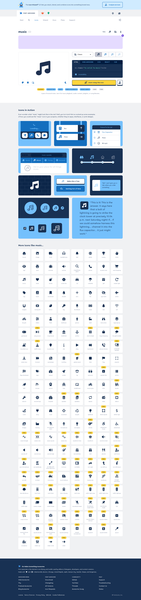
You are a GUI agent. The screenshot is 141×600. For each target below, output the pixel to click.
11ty (19, 583)
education (51, 89)
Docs (54, 20)
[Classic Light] (112, 54)
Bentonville (38, 572)
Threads (75, 586)
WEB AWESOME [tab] (87, 62)
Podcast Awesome (25, 586)
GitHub (74, 580)
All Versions (49, 586)
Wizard (45, 20)
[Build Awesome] (48, 13)
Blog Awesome (23, 589)
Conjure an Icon (114, 5)
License (20, 595)
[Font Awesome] (27, 13)
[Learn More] (21, 5)
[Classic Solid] (98, 54)
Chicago (51, 572)
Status (101, 589)
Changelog (49, 583)
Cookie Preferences (58, 595)
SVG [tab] (99, 62)
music (22, 31)
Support (72, 20)
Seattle (79, 572)
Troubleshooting (104, 583)
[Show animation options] (28, 82)
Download (49, 580)
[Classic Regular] (105, 54)
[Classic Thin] (119, 54)
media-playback (71, 89)
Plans (63, 20)
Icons (36, 20)
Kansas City (72, 572)
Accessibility (82, 74)
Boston (45, 572)
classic (40, 89)
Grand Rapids (58, 572)
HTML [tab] (76, 62)
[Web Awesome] (42, 13)
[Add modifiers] (33, 82)
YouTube (75, 583)
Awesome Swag (78, 589)
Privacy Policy (40, 595)
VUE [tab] (115, 62)
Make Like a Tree (73, 181)
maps (60, 89)
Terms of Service (29, 595)
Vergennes (93, 572)
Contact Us (103, 586)
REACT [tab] (107, 62)
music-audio (85, 89)
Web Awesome (23, 580)
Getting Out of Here (73, 189)
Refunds (48, 595)
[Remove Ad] (123, 35)
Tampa (84, 572)
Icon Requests (50, 589)
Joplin (65, 572)
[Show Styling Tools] (22, 82)
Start (21, 20)
